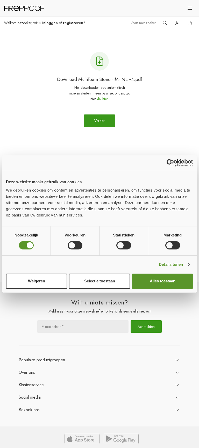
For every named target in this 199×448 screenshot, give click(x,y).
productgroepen (42, 360)
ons (27, 372)
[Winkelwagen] (189, 23)
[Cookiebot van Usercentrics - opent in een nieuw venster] (170, 163)
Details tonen (171, 264)
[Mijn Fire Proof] (177, 23)
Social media (30, 397)
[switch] (75, 245)
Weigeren (36, 281)
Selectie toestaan (99, 281)
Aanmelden (146, 326)
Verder (99, 120)
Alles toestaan (162, 281)
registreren (73, 22)
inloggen (50, 22)
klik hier (102, 98)
